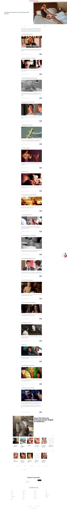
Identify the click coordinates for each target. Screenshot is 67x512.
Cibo (23, 496)
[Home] (21, 469)
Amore (12, 499)
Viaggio (23, 499)
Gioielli (12, 493)
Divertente (24, 493)
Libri (11, 495)
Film (23, 492)
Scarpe (23, 495)
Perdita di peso (47, 495)
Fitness (12, 492)
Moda (34, 492)
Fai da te (35, 493)
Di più (40, 54)
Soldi (46, 492)
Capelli (35, 495)
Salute (35, 496)
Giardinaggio (47, 496)
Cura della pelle (13, 496)
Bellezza (25, 469)
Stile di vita (39, 480)
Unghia (46, 493)
